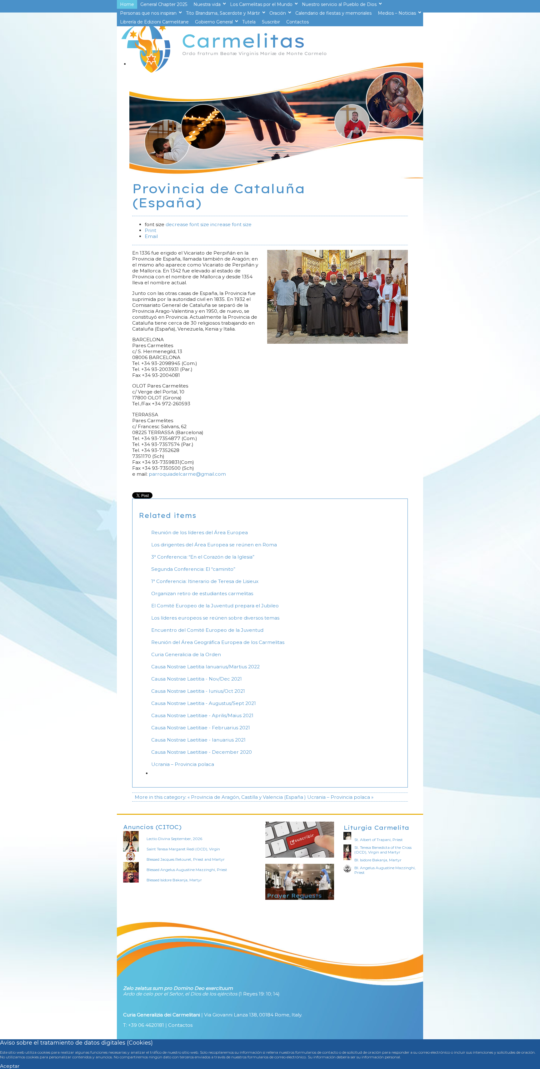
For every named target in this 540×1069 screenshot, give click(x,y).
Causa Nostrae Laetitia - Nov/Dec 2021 (196, 679)
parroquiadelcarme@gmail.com (187, 474)
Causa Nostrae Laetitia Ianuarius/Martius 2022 (205, 667)
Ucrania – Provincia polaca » (340, 797)
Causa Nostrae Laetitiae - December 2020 (201, 752)
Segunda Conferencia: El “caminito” (193, 569)
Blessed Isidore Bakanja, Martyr (174, 880)
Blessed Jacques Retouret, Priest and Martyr (186, 859)
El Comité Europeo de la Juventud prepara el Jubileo (215, 606)
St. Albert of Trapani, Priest (378, 839)
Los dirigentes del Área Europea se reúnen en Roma (214, 545)
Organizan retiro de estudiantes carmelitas (202, 593)
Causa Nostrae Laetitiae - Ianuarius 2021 (198, 740)
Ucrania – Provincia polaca (182, 764)
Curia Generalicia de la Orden (186, 654)
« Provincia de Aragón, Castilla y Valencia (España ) (247, 797)
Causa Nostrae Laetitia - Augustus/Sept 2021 (203, 703)
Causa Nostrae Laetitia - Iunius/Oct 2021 (198, 691)
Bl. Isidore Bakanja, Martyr (378, 860)
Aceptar (10, 1066)
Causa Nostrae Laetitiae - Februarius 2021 (200, 728)
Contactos (180, 1025)
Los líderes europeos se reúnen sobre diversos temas (215, 618)
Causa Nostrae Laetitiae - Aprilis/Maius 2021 (202, 715)
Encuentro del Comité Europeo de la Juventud (207, 630)
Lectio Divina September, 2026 (174, 838)
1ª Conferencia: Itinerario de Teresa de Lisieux (204, 581)
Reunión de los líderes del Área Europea (199, 532)
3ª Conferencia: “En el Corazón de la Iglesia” (202, 557)
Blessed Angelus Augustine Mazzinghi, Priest (187, 869)
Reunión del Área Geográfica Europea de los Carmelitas (217, 642)
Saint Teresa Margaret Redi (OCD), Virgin (183, 849)
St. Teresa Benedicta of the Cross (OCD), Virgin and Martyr (383, 849)
